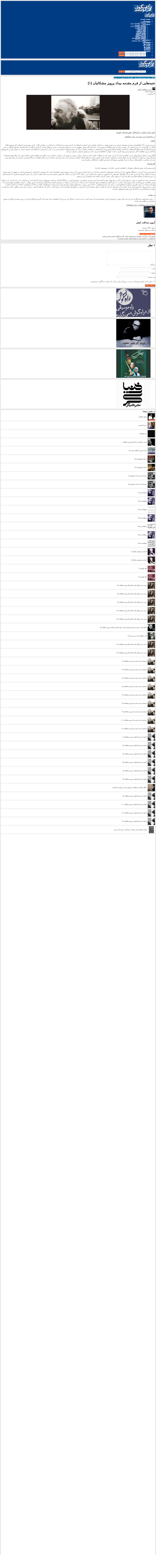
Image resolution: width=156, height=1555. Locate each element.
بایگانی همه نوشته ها (147, 78)
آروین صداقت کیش (144, 89)
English (147, 51)
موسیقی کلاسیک (140, 28)
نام (153, 269)
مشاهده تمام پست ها (147, 234)
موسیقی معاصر (140, 37)
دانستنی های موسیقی (139, 40)
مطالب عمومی (141, 33)
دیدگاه (153, 265)
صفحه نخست (145, 19)
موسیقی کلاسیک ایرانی (138, 23)
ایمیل (152, 273)
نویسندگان (147, 45)
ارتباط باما (147, 40)
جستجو (121, 53)
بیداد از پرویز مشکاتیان (146, 205)
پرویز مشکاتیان (132, 205)
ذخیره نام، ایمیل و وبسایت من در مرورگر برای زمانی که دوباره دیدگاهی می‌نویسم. (121, 281)
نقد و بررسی (141, 30)
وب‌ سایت (151, 277)
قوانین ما (147, 47)
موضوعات (147, 24)
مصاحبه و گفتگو (140, 39)
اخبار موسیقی (141, 31)
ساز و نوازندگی (141, 35)
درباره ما (147, 49)
